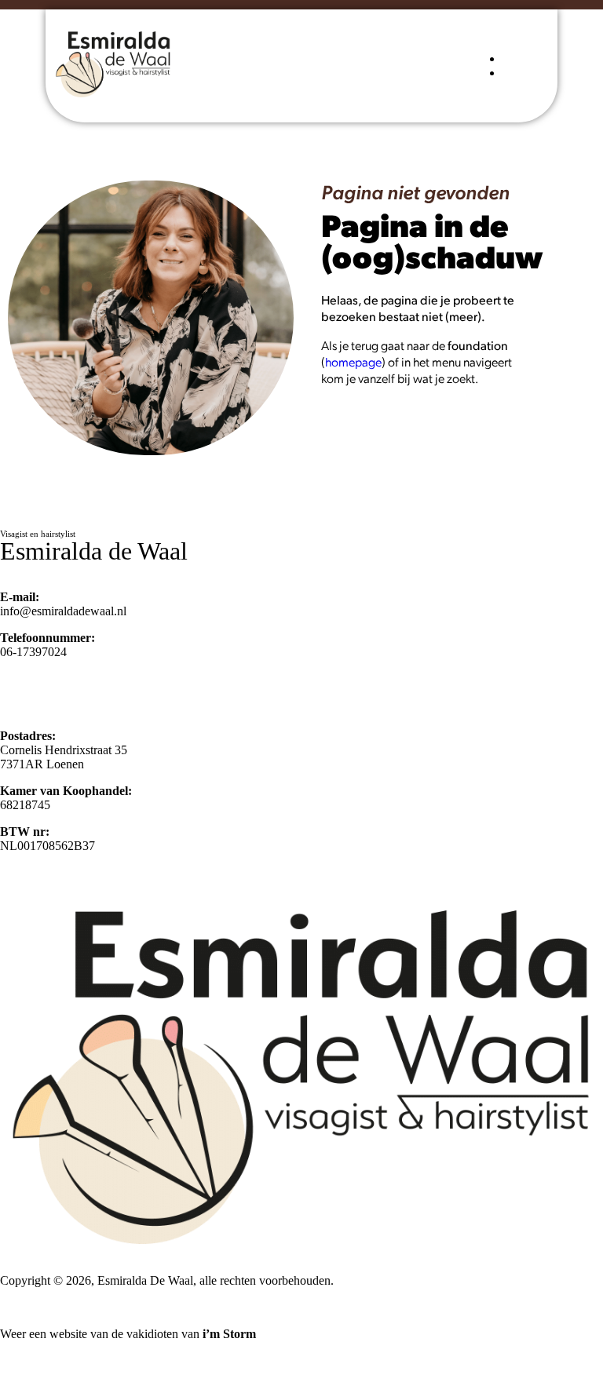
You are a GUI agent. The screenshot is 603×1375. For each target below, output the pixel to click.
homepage (353, 361)
